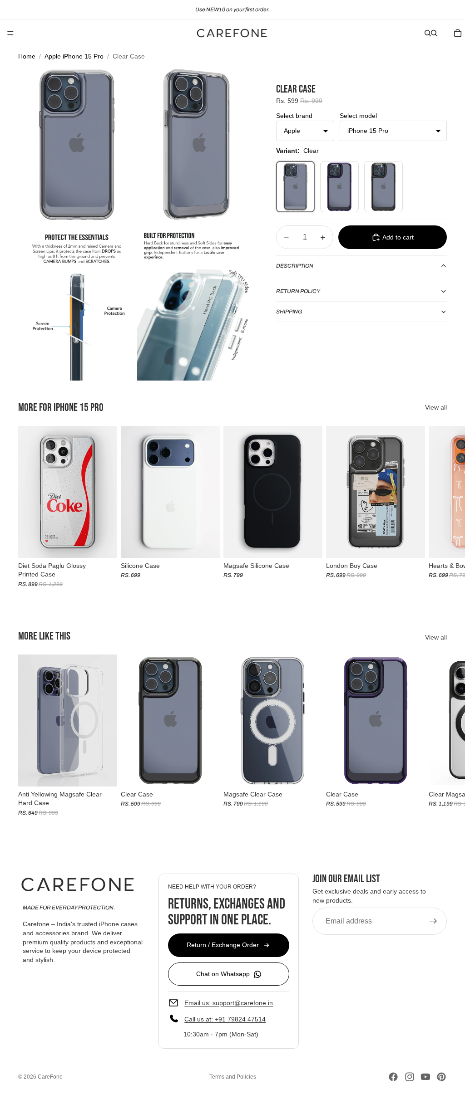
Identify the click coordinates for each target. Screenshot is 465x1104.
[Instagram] (409, 1076)
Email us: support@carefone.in (228, 1002)
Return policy (298, 291)
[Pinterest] (441, 1076)
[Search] (428, 33)
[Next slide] (437, 507)
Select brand (294, 115)
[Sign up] (433, 921)
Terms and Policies (232, 1077)
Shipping (289, 311)
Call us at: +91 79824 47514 (225, 1019)
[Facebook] (393, 1076)
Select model (358, 115)
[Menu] (10, 33)
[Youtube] (425, 1076)
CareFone (50, 1077)
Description (294, 266)
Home (26, 56)
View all (436, 407)
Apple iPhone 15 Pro (74, 56)
